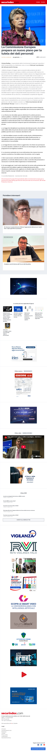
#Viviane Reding (10, 180)
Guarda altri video (27, 433)
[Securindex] (10, 2)
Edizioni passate (28, 371)
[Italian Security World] (23, 294)
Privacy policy (4, 734)
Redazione (3, 731)
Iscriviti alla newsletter (23, 519)
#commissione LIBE (36, 180)
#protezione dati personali (23, 180)
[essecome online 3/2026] (23, 397)
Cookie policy (4, 736)
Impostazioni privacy (6, 737)
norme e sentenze (6, 57)
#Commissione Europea (8, 179)
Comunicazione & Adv (6, 730)
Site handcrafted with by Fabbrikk (9, 723)
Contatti (3, 733)
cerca (43, 2)
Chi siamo (3, 729)
